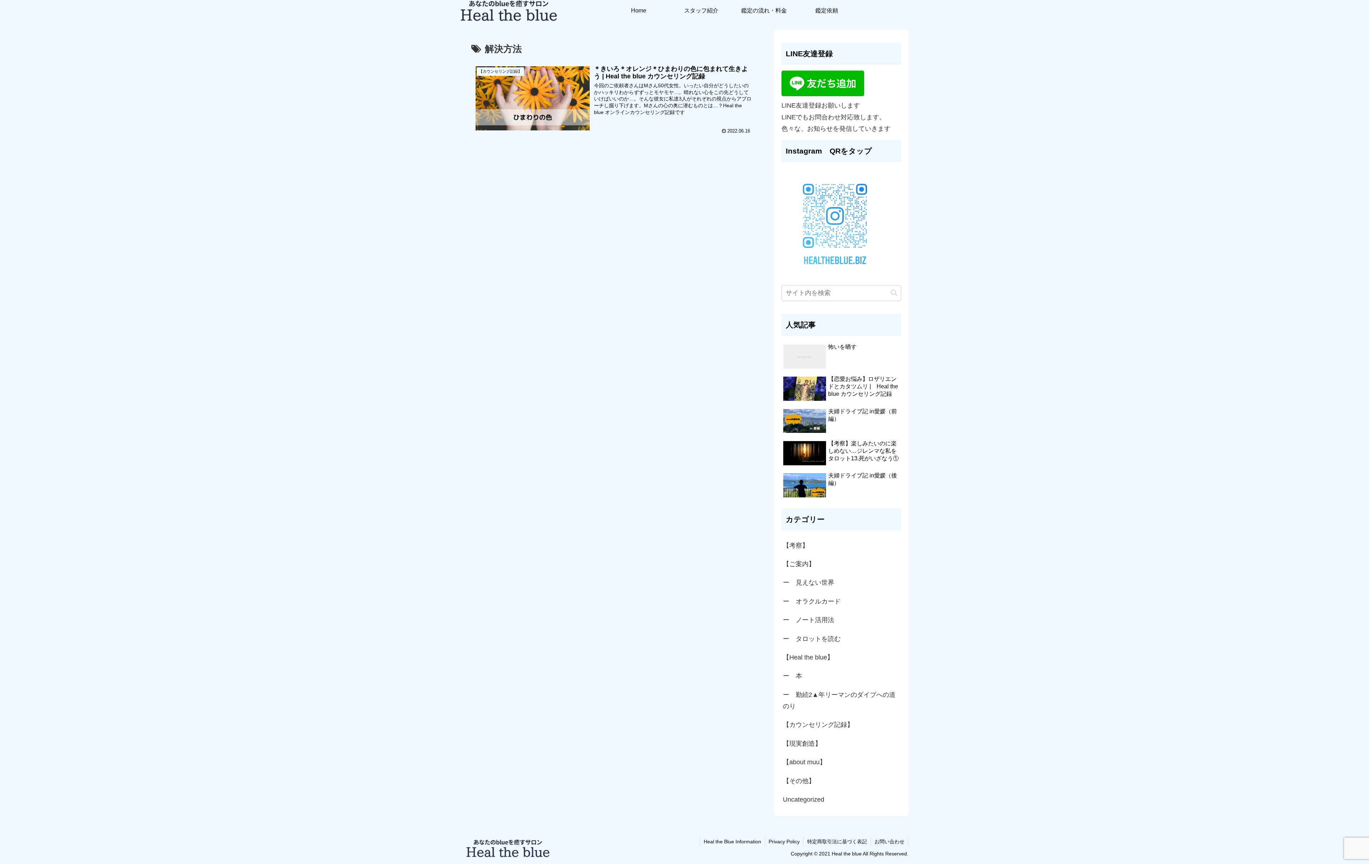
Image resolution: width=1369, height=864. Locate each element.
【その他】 (799, 781)
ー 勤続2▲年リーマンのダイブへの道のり (839, 700)
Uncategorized (803, 799)
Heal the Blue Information (732, 841)
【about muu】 (804, 762)
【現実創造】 (805, 743)
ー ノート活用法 (808, 620)
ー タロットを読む (812, 638)
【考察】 (796, 545)
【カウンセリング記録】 (818, 724)
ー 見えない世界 (808, 582)
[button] (894, 293)
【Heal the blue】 (808, 657)
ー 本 (792, 675)
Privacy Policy (784, 841)
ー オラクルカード (812, 601)
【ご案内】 (799, 564)
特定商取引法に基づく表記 (837, 841)
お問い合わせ (889, 841)
